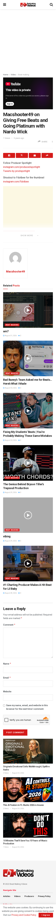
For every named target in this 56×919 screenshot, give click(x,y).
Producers (29, 896)
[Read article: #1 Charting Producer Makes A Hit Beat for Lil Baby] (28, 563)
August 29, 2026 (11, 492)
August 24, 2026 (18, 773)
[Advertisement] (28, 40)
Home (5, 75)
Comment (9, 624)
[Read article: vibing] (28, 515)
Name (7, 663)
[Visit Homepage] (28, 5)
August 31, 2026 (11, 335)
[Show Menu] (4, 4)
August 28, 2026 (11, 593)
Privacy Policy (44, 896)
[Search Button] (51, 4)
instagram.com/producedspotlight (21, 167)
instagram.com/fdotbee (16, 181)
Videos (17, 896)
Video (13, 75)
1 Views (6, 847)
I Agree (46, 915)
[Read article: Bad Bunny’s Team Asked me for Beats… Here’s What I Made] (28, 358)
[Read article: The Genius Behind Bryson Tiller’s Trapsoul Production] (28, 463)
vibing (7, 536)
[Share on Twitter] (22, 155)
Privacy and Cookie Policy (24, 915)
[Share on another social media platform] (47, 155)
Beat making (23, 75)
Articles (6, 896)
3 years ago (19, 138)
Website (7, 691)
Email (7, 677)
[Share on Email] (35, 155)
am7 (6, 331)
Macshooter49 (15, 271)
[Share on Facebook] (9, 155)
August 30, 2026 (11, 388)
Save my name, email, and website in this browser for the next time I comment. (27, 707)
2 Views (6, 773)
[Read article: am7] (28, 310)
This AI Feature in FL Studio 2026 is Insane (23, 805)
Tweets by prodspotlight (16, 171)
